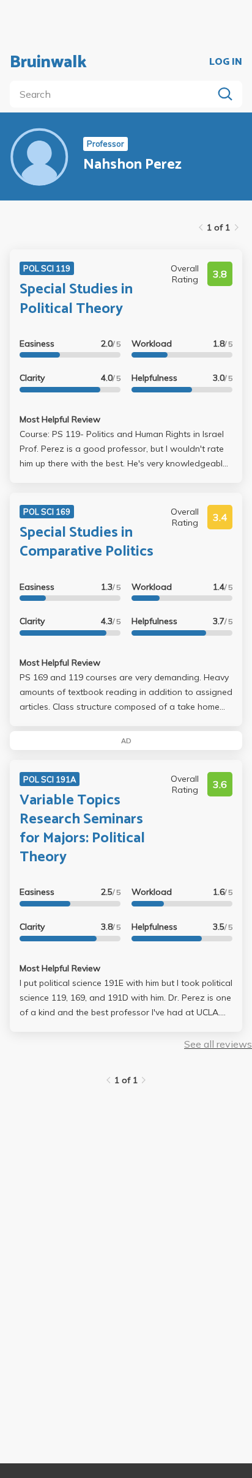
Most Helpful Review (60, 419)
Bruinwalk (48, 62)
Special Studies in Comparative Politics (87, 542)
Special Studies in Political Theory (76, 299)
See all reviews (218, 1044)
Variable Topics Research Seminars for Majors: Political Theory (82, 829)
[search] (114, 94)
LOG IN (225, 62)
